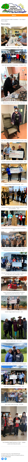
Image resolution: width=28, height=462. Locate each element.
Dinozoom (8, 456)
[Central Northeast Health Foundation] (14, 12)
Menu (14, 15)
